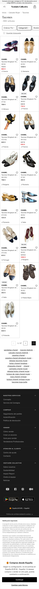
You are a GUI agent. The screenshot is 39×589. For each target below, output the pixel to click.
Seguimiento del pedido (12, 414)
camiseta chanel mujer (18, 368)
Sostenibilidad (8, 470)
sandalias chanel (11, 350)
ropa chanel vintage (18, 376)
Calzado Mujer (14, 12)
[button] (34, 6)
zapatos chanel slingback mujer (18, 358)
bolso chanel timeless (18, 363)
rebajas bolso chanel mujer (18, 371)
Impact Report (8, 473)
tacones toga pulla (19, 382)
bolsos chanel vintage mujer (18, 379)
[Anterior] (14, 343)
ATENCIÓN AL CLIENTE (12, 449)
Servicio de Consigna (11, 403)
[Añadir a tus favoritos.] (17, 59)
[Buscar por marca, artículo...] (4, 7)
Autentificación (9, 417)
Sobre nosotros (9, 467)
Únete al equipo (9, 477)
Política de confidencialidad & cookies (18, 514)
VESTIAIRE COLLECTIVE (12, 463)
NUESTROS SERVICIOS (11, 396)
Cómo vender (8, 431)
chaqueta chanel (14, 366)
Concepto (7, 399)
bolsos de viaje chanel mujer (18, 374)
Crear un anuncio (10, 435)
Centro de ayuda (9, 452)
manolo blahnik (26, 350)
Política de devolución (11, 420)
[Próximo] (25, 343)
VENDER (6, 428)
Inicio (4, 12)
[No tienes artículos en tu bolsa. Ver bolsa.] (34, 6)
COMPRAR (7, 410)
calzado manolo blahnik (18, 352)
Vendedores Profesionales (13, 441)
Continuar (19, 579)
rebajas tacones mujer (18, 360)
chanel (26, 366)
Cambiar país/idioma (19, 585)
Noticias (6, 480)
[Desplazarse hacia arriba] (34, 343)
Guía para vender (10, 438)
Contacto (7, 456)
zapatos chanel (18, 355)
